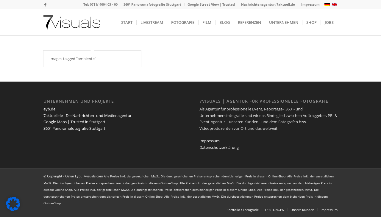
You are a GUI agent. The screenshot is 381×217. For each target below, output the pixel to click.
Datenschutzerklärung (219, 147)
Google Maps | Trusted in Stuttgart (74, 121)
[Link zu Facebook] (45, 4)
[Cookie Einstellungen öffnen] (13, 209)
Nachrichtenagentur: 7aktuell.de (268, 4)
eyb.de (49, 109)
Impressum (310, 4)
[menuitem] (153, 4)
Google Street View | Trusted (211, 4)
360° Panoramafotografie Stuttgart (152, 4)
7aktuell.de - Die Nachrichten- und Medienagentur (87, 115)
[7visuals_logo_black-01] (71, 22)
